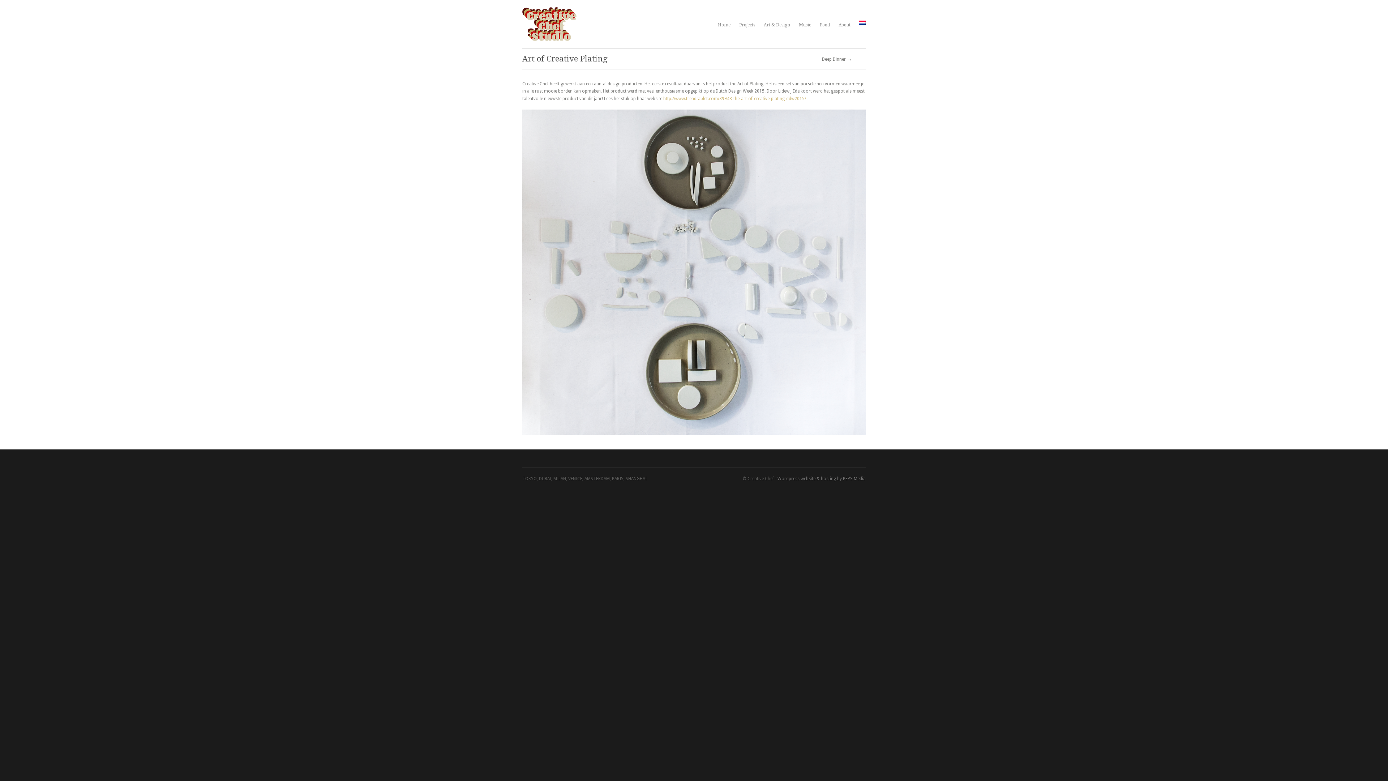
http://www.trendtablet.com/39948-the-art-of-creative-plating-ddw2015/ (734, 98)
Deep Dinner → (836, 59)
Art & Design (777, 24)
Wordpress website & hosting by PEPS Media (821, 478)
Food (825, 24)
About (845, 24)
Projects (747, 24)
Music (805, 24)
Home (724, 24)
